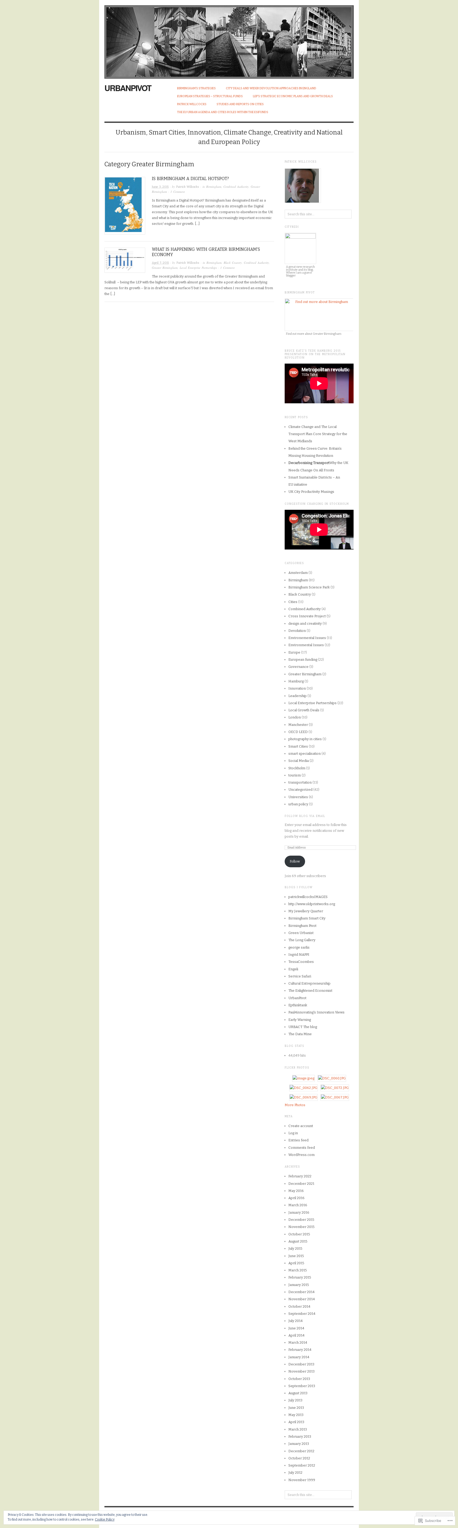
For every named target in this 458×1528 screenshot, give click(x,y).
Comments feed (301, 1148)
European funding (302, 660)
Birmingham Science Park (309, 587)
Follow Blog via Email (305, 816)
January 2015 (298, 1285)
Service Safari (299, 976)
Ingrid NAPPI (298, 955)
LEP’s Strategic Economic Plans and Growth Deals (293, 96)
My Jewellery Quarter (305, 911)
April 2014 (296, 1335)
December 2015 (301, 1220)
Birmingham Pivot (302, 926)
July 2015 (295, 1248)
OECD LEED (298, 732)
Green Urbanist (301, 933)
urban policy (298, 804)
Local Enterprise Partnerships (198, 268)
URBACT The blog (302, 1027)
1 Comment (177, 192)
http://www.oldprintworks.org (311, 904)
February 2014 (299, 1350)
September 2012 (301, 1465)
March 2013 (297, 1429)
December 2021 (301, 1184)
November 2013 (301, 1371)
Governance (298, 667)
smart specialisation (304, 754)
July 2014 (295, 1321)
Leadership (297, 696)
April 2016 (296, 1198)
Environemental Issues (307, 638)
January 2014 (298, 1357)
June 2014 (296, 1328)
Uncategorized (300, 790)
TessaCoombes (301, 962)
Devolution (297, 631)
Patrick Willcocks (191, 104)
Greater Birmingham (165, 268)
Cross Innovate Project (307, 616)
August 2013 (297, 1393)
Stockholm (296, 768)
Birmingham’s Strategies (196, 88)
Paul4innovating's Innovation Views (316, 1012)
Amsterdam (298, 573)
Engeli (293, 969)
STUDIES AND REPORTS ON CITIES (240, 104)
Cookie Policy (104, 1519)
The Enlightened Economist (310, 991)
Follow (295, 861)
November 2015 (301, 1227)
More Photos (295, 1105)
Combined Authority (236, 187)
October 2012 (299, 1458)
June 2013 (296, 1408)
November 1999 (301, 1480)
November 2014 (301, 1299)
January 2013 (298, 1444)
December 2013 (301, 1364)
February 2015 (299, 1277)
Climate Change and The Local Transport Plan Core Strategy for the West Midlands (317, 434)
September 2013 (301, 1386)
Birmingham (213, 187)
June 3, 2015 (160, 187)
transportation (300, 782)
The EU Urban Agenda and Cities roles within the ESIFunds (222, 112)
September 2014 (301, 1314)
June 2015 (296, 1256)
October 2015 (299, 1234)
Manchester (298, 725)
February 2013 (299, 1436)
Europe (294, 652)
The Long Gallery (301, 940)
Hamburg (296, 681)
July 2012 (295, 1473)
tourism (294, 775)
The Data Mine (300, 1034)
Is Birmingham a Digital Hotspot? (190, 178)
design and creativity (305, 624)
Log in (293, 1133)
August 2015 (297, 1241)
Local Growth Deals (303, 710)
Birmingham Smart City (306, 918)
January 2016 (298, 1212)
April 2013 (296, 1422)
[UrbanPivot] (229, 39)
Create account (300, 1126)
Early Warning (299, 1020)
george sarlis (299, 947)
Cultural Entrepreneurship (309, 983)
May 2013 (295, 1415)
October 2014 (299, 1306)
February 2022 (299, 1176)
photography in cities (305, 739)
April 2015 (296, 1263)
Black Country (233, 263)
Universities (298, 797)
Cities (292, 602)
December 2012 (301, 1451)
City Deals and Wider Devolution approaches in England (271, 88)
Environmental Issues (306, 645)
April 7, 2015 (160, 263)
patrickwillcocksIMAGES (308, 897)
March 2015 (297, 1270)
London (294, 717)
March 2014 (297, 1342)
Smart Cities (298, 746)
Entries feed (298, 1140)
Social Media (298, 761)
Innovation (297, 688)
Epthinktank (297, 1005)
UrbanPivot (127, 87)
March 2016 (297, 1205)
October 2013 (299, 1379)
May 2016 (296, 1191)
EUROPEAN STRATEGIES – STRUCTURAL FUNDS (210, 96)
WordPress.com (301, 1155)
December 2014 (301, 1292)
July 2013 (295, 1400)
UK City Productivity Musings (311, 492)
